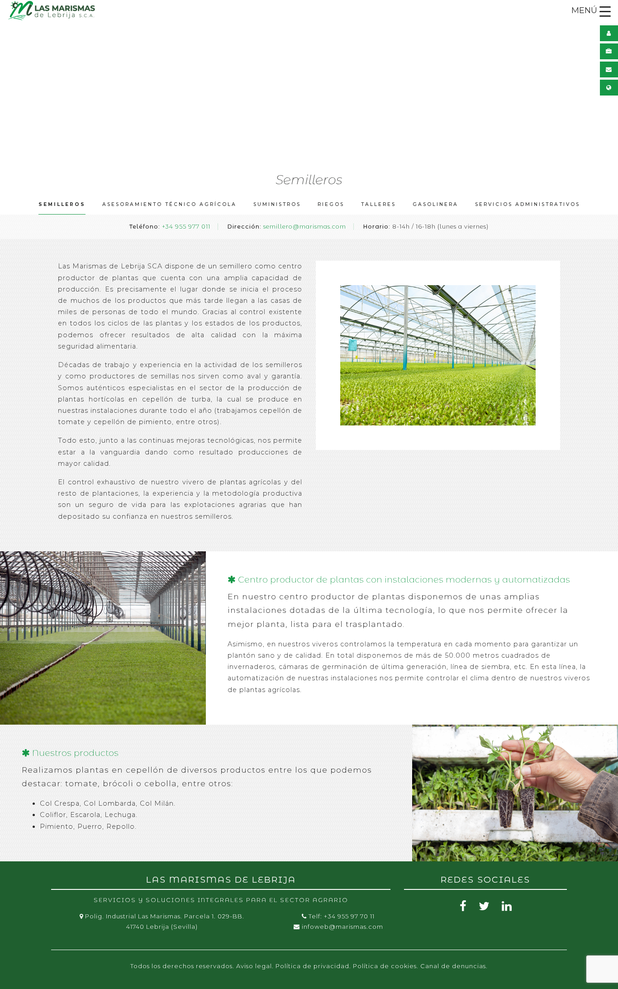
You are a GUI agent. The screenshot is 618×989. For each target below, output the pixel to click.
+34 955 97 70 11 (349, 916)
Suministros (277, 204)
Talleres (378, 204)
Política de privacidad (312, 966)
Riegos (331, 204)
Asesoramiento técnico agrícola (169, 204)
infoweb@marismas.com (342, 926)
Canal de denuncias (453, 966)
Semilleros (62, 204)
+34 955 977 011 (186, 226)
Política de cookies (385, 966)
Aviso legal (254, 966)
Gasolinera (435, 204)
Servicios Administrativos (527, 204)
